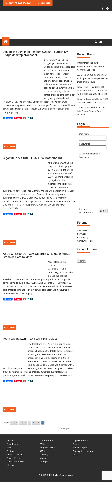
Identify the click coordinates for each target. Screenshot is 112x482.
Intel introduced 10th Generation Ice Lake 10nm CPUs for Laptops (90, 66)
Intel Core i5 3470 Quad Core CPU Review (30, 339)
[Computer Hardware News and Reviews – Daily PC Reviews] (5, 41)
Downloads (12, 444)
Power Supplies (80, 447)
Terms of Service (15, 461)
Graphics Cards (47, 447)
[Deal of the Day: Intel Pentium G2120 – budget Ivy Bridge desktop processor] (22, 59)
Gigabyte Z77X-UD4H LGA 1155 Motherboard (32, 158)
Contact (10, 451)
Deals (75, 454)
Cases (75, 444)
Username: (84, 133)
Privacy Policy (13, 458)
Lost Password (86, 212)
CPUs (42, 444)
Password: (84, 143)
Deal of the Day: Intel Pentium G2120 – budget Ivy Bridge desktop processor (35, 53)
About (9, 447)
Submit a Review (14, 454)
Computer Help (85, 240)
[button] (93, 181)
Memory (44, 454)
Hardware (82, 230)
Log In (103, 210)
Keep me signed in (91, 153)
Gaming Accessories (82, 451)
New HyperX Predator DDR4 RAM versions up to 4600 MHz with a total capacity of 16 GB (92, 90)
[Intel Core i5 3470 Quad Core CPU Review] (14, 343)
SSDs (42, 451)
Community (83, 237)
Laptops (44, 461)
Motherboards (47, 440)
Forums (10, 440)
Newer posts (65, 428)
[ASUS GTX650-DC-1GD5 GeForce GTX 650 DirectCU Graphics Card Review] (24, 261)
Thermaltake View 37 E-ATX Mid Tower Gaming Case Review (91, 111)
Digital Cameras (80, 440)
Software (81, 233)
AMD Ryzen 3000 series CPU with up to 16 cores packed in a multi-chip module (92, 78)
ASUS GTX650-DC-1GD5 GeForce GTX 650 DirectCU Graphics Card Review (37, 255)
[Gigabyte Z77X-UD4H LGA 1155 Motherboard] (24, 162)
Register (83, 208)
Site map (10, 465)
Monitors (44, 458)
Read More (9, 146)
